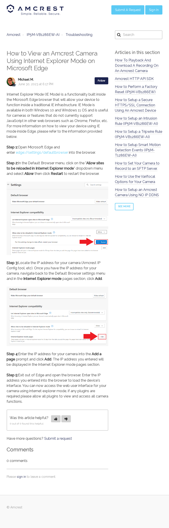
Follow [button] (101, 80)
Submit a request (58, 438)
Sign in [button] (154, 10)
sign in (21, 476)
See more (124, 206)
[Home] (35, 9)
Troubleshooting (79, 35)
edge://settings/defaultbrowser (42, 152)
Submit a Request (128, 10)
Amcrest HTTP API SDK (134, 79)
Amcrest (13, 35)
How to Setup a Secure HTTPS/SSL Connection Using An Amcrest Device (135, 105)
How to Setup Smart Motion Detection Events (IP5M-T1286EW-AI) (138, 150)
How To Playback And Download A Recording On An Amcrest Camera (136, 65)
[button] (56, 418)
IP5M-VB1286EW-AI (43, 35)
